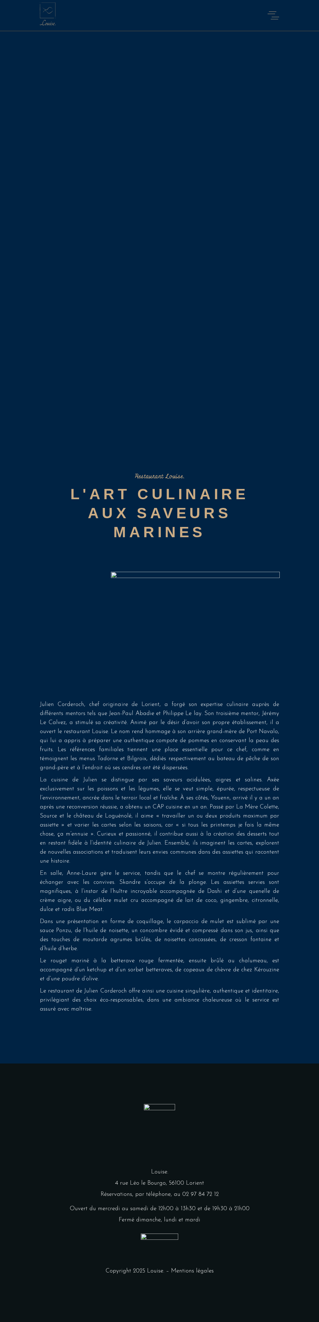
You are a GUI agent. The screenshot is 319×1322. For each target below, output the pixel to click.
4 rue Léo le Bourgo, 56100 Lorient (159, 1183)
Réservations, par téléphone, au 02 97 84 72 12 (160, 1194)
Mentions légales (192, 1271)
